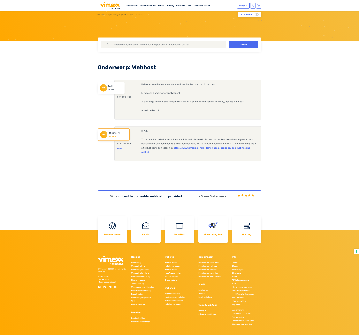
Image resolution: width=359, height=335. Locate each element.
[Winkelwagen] (258, 6)
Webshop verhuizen (173, 304)
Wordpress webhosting (140, 276)
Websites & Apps (148, 5)
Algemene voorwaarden (242, 324)
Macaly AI (202, 311)
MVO (234, 283)
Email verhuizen (205, 297)
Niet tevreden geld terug (242, 287)
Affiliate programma (240, 280)
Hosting (170, 5)
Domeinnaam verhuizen (208, 266)
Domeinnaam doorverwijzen (210, 276)
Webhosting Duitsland (140, 269)
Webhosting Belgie (139, 266)
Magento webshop (172, 294)
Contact (235, 262)
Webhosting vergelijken (141, 297)
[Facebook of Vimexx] (100, 287)
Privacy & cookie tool (207, 314)
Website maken (171, 262)
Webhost (139, 15)
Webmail (201, 294)
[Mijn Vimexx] (253, 6)
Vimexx (100, 15)
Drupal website (171, 280)
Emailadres (203, 290)
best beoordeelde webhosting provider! (152, 196)
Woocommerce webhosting (142, 287)
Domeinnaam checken (207, 269)
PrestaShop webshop (174, 301)
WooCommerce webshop (175, 297)
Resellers (180, 5)
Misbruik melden (239, 301)
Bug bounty (236, 304)
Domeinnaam (132, 5)
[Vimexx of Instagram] (116, 287)
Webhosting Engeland (140, 273)
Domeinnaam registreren (208, 262)
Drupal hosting (137, 294)
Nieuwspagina (237, 269)
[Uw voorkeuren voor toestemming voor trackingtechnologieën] (356, 251)
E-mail (161, 5)
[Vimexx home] (108, 5)
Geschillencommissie (240, 290)
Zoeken (243, 44)
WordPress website (173, 273)
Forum (109, 15)
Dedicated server (202, 5)
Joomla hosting (137, 283)
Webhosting (136, 262)
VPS (189, 5)
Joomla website (171, 276)
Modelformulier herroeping (243, 294)
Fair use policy (238, 317)
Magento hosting (138, 280)
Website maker (171, 269)
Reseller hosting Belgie (140, 322)
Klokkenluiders (238, 297)
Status (234, 266)
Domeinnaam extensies (208, 273)
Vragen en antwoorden (123, 15)
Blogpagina (236, 273)
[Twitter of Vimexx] (106, 287)
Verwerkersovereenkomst (243, 321)
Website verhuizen (172, 266)
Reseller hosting (138, 318)
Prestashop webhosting (141, 290)
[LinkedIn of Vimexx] (111, 287)
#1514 (119, 149)
